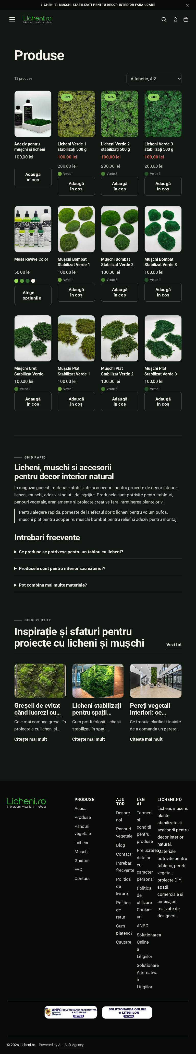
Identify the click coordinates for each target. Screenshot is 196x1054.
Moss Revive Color (31, 259)
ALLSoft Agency (71, 1045)
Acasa (81, 808)
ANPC (142, 925)
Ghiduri (81, 860)
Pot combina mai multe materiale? (53, 585)
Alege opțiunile (32, 295)
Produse (83, 817)
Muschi (82, 851)
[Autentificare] (176, 19)
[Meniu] (12, 19)
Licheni (81, 842)
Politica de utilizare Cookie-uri (144, 902)
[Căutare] (163, 19)
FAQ (78, 869)
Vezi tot (174, 644)
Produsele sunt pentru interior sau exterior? (62, 568)
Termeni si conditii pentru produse (145, 827)
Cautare (123, 942)
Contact (82, 878)
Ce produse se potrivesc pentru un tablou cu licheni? (71, 551)
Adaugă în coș (33, 177)
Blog (120, 845)
